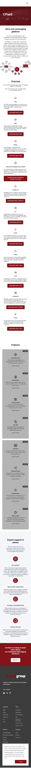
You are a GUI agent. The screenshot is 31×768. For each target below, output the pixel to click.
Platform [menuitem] (5, 729)
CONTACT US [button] (15, 660)
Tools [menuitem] (16, 706)
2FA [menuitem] (16, 717)
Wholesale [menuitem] (5, 742)
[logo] (15, 677)
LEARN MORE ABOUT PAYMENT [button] (15, 307)
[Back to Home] (3, 3)
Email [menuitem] (4, 712)
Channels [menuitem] (5, 706)
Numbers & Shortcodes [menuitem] (18, 720)
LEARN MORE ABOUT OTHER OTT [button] (15, 200)
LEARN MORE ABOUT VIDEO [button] (15, 265)
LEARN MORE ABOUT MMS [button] (15, 134)
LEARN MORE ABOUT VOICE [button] (15, 328)
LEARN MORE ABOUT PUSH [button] (15, 243)
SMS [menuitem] (4, 710)
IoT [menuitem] (4, 719)
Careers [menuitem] (17, 735)
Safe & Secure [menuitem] (18, 723)
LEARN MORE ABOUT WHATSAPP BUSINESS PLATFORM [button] (16, 178)
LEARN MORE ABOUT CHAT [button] (15, 285)
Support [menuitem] (5, 737)
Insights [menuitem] (5, 739)
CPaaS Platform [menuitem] (7, 732)
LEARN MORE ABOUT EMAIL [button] (15, 155)
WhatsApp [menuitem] (5, 714)
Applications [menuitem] (18, 712)
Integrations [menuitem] (18, 710)
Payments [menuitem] (5, 717)
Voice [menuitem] (4, 721)
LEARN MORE (15, 432)
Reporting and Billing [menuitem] (8, 735)
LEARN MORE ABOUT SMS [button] (15, 112)
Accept (20, 761)
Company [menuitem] (17, 729)
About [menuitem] (16, 732)
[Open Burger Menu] (27, 3)
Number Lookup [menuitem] (19, 725)
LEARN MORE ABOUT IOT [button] (15, 222)
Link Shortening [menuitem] (19, 714)
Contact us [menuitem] (18, 737)
